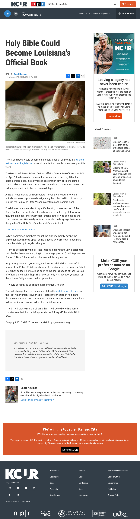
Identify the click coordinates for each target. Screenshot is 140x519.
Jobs (81, 489)
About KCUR (55, 471)
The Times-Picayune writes (20, 229)
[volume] (15, 14)
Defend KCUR (70, 449)
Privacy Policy (114, 495)
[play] (7, 13)
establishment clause (68, 291)
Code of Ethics (114, 477)
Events (82, 471)
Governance (113, 483)
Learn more (114, 116)
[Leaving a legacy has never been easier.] (114, 53)
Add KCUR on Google (114, 286)
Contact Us (83, 483)
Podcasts (54, 489)
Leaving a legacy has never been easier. (114, 82)
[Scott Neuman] (11, 394)
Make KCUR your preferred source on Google (114, 265)
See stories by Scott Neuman (37, 399)
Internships (83, 495)
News (52, 483)
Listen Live (54, 477)
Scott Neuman (20, 74)
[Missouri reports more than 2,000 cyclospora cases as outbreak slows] (102, 143)
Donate (129, 4)
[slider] (20, 13)
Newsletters (55, 495)
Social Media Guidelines (118, 471)
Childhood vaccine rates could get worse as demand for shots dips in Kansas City (121, 236)
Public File (112, 489)
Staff (81, 477)
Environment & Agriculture (119, 163)
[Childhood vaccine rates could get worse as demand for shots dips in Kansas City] (102, 231)
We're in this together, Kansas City (70, 429)
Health (116, 138)
